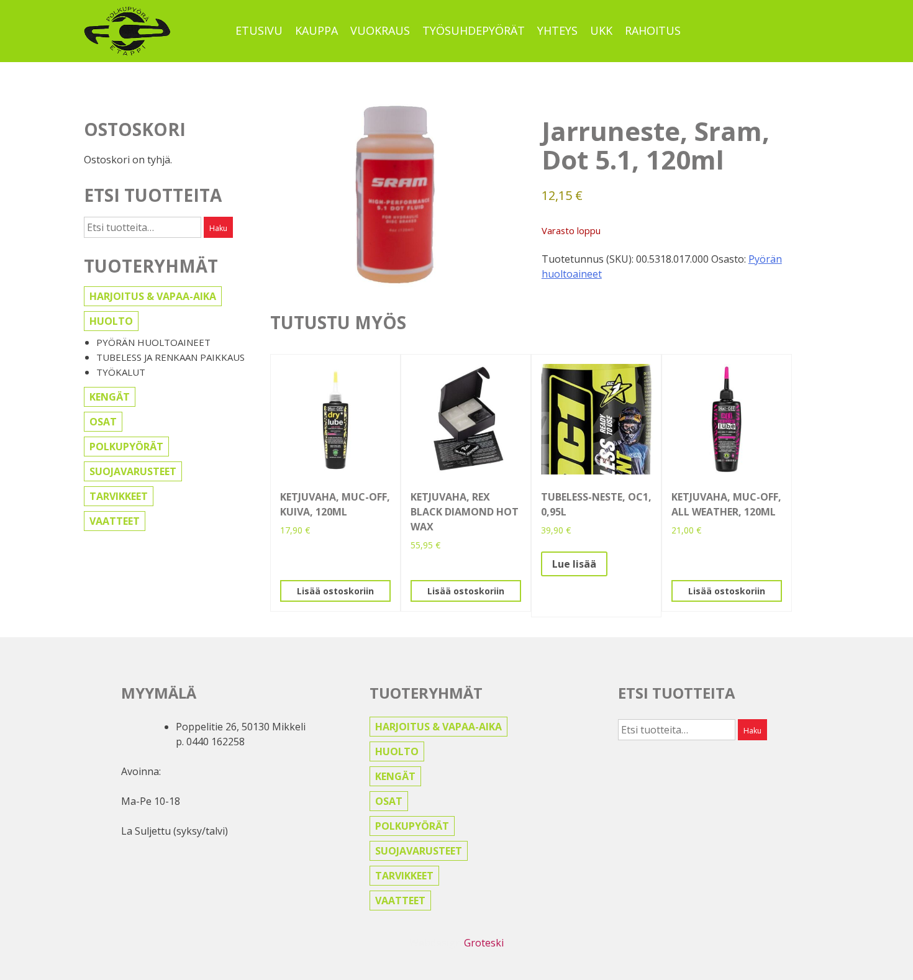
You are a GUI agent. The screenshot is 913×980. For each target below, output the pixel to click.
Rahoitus (653, 30)
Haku (218, 228)
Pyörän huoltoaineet (153, 342)
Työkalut (120, 372)
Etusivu (259, 30)
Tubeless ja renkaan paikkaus (170, 357)
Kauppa (316, 30)
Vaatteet (114, 521)
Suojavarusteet (132, 471)
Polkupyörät (126, 446)
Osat (103, 422)
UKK (601, 30)
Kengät (109, 397)
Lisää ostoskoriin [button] (335, 591)
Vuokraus (380, 30)
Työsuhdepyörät (473, 30)
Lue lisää (574, 564)
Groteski (484, 943)
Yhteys (557, 30)
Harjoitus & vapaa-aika (152, 296)
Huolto (111, 321)
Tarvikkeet (118, 496)
